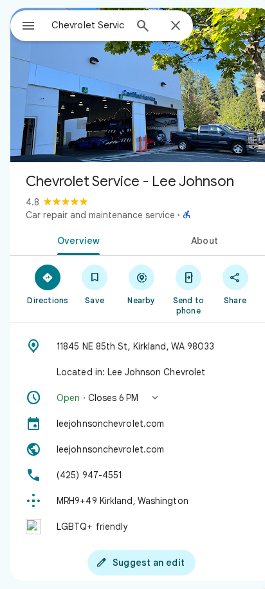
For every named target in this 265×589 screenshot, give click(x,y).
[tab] (76, 239)
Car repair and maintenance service (100, 215)
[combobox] (88, 25)
